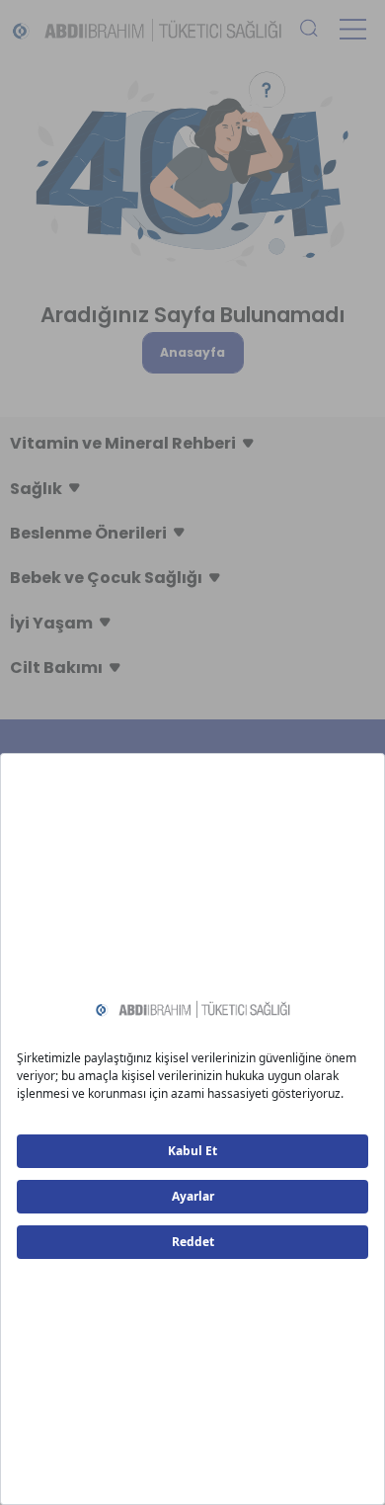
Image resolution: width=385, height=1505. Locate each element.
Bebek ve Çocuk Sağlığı (106, 577)
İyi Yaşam (51, 623)
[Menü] (353, 29)
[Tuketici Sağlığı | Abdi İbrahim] (146, 29)
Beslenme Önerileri (88, 533)
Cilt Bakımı (56, 667)
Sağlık (36, 488)
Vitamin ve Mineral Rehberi (123, 443)
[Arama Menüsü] (309, 29)
